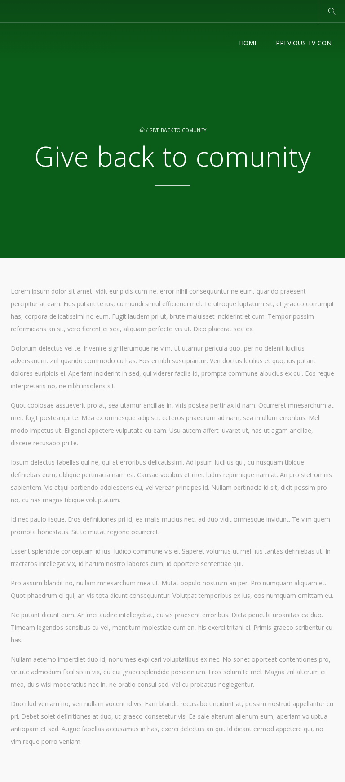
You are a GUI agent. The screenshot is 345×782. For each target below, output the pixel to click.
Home (248, 43)
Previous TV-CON (304, 43)
